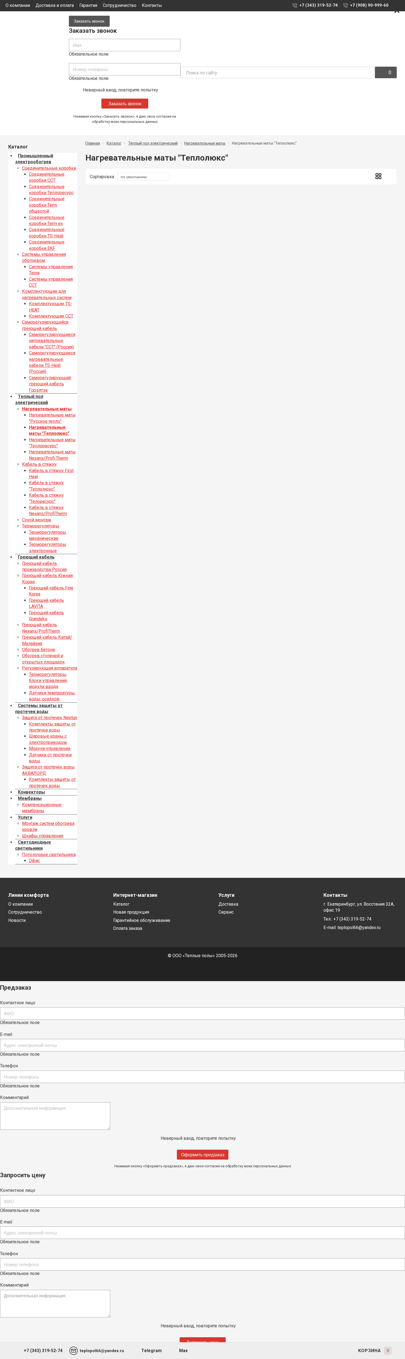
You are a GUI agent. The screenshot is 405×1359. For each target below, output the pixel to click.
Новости (17, 920)
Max (183, 1350)
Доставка (228, 904)
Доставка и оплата (55, 5)
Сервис (226, 912)
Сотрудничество (119, 5)
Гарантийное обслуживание (141, 920)
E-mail (6, 1034)
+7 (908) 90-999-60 (369, 5)
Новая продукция (131, 912)
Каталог (121, 904)
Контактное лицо (17, 1002)
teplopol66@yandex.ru (358, 927)
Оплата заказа (127, 928)
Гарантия (88, 5)
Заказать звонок (89, 21)
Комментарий (14, 1097)
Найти (369, 73)
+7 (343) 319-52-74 (318, 5)
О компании (18, 5)
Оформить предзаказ (202, 1154)
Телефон (9, 1065)
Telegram (151, 1350)
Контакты (152, 5)
